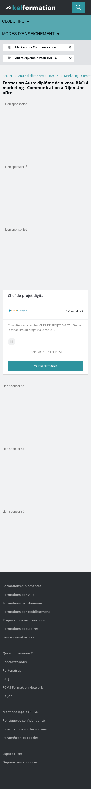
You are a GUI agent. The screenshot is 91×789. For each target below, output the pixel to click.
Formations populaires (20, 628)
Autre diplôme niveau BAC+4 (38, 76)
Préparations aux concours (24, 620)
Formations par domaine (22, 603)
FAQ (6, 679)
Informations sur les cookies (25, 729)
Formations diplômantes (22, 586)
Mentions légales (16, 712)
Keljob (7, 696)
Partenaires (12, 670)
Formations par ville (18, 594)
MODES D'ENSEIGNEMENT (28, 34)
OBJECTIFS (13, 21)
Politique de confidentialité (24, 720)
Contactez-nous (15, 662)
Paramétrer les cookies (20, 737)
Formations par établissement (26, 611)
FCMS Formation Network (23, 687)
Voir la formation (45, 365)
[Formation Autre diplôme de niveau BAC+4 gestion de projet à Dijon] (11, 341)
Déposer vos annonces (20, 762)
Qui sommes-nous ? (18, 653)
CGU (35, 712)
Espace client (12, 753)
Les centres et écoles (18, 637)
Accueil (8, 76)
